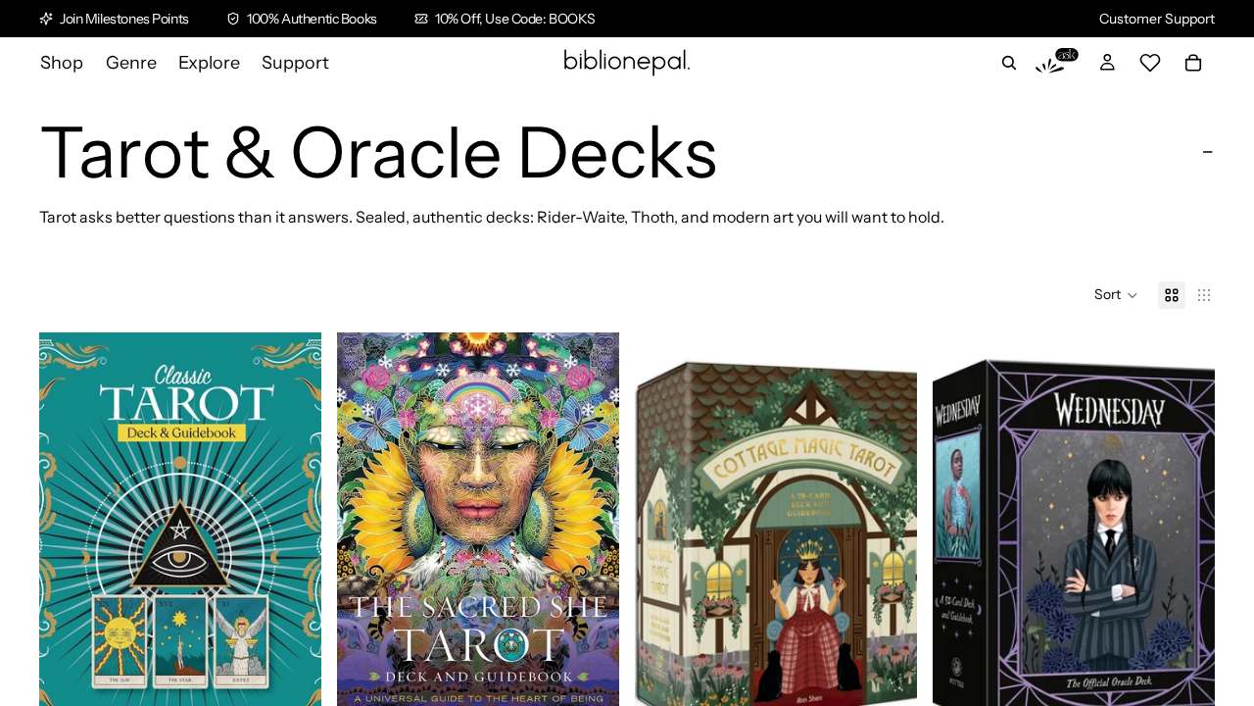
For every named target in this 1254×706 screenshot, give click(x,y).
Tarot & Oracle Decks (378, 152)
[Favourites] (1150, 62)
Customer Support (1157, 18)
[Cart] (1193, 62)
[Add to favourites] (291, 362)
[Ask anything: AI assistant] (1057, 62)
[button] (1116, 295)
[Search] (1009, 62)
